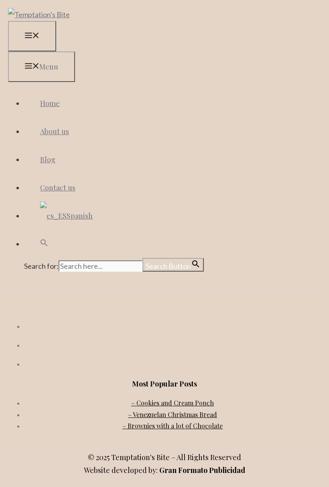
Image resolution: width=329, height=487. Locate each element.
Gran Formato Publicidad (202, 470)
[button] (44, 244)
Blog (47, 159)
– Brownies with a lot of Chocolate (172, 426)
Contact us (57, 187)
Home (50, 103)
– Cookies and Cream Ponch (172, 403)
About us (54, 131)
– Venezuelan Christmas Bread (172, 414)
